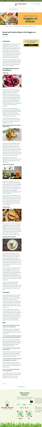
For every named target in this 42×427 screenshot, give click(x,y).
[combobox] (21, 9)
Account (18, 404)
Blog (11, 26)
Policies (30, 404)
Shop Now (31, 45)
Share (5, 383)
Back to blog (22, 386)
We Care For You (24, 405)
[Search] (32, 4)
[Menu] (3, 4)
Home (7, 26)
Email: (36, 406)
